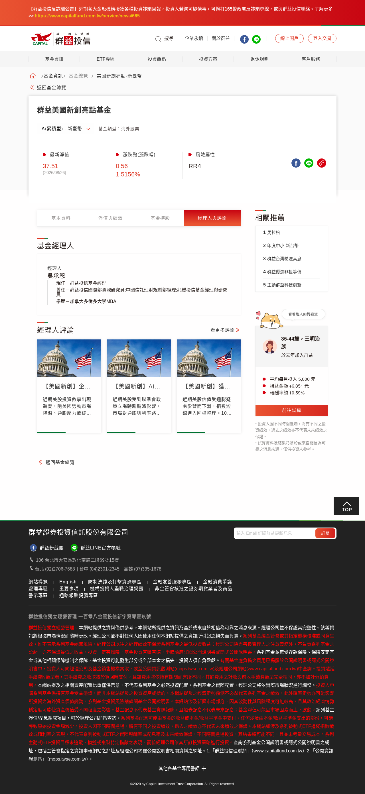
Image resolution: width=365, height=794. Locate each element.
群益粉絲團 (52, 547)
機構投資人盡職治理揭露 (116, 588)
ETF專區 (106, 59)
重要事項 (69, 588)
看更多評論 (222, 330)
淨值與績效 (110, 218)
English (68, 581)
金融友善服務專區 (172, 581)
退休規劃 (259, 59)
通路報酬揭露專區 (78, 595)
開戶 (289, 38)
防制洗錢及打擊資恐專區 (114, 581)
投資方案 (208, 59)
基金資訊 (54, 59)
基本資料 (61, 218)
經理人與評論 (212, 218)
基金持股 (160, 218)
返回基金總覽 (51, 87)
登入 (322, 38)
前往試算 (291, 410)
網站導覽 (38, 581)
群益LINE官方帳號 (100, 547)
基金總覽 (78, 76)
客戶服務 (311, 59)
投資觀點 (157, 59)
